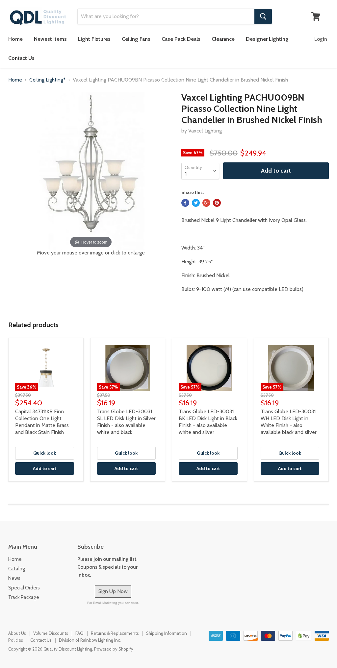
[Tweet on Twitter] (196, 203)
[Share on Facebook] (185, 203)
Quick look (44, 453)
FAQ (79, 633)
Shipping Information (166, 633)
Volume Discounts (50, 633)
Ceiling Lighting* (47, 80)
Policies (15, 640)
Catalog (16, 569)
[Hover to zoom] (90, 170)
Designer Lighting (267, 39)
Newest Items (50, 39)
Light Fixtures (94, 39)
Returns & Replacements (115, 633)
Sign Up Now (113, 591)
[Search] (263, 16)
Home (15, 39)
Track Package (23, 597)
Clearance (223, 39)
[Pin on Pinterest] (217, 203)
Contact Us (21, 58)
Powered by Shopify (113, 649)
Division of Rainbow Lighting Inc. (90, 640)
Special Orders (24, 588)
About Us (17, 633)
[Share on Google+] (206, 203)
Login (320, 39)
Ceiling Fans (136, 39)
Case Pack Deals (181, 39)
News (14, 578)
